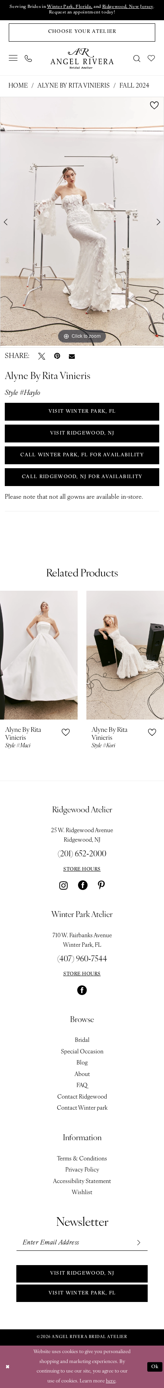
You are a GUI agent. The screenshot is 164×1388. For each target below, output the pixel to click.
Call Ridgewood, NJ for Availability (82, 477)
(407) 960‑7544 (82, 959)
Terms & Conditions (82, 1159)
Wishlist (82, 1193)
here (110, 1381)
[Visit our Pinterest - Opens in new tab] (101, 885)
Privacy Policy (82, 1170)
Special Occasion (82, 1052)
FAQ (82, 1086)
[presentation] (39, 655)
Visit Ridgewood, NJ (82, 1273)
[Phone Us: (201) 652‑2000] (28, 58)
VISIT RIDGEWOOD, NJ (82, 433)
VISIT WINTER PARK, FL (82, 411)
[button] (13, 58)
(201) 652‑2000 (82, 854)
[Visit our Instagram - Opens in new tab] (63, 885)
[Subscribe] (138, 1243)
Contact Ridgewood (82, 1097)
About (82, 1075)
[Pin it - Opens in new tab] (57, 356)
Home (18, 86)
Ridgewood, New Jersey (127, 7)
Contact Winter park (82, 1108)
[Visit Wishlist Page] (151, 58)
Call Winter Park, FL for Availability (82, 455)
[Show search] (137, 58)
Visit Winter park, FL (82, 1293)
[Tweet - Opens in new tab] (41, 356)
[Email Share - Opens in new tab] (72, 357)
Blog (82, 1063)
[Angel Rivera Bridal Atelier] (81, 58)
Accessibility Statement (82, 1182)
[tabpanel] (82, 221)
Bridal (82, 1040)
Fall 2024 (134, 86)
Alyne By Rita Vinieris (73, 86)
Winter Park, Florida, (69, 7)
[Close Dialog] (7, 1367)
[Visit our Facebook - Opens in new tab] (83, 885)
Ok (155, 1366)
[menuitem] (13, 58)
